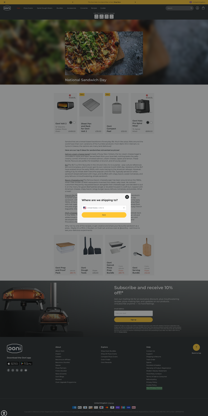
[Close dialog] (127, 197)
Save (104, 215)
